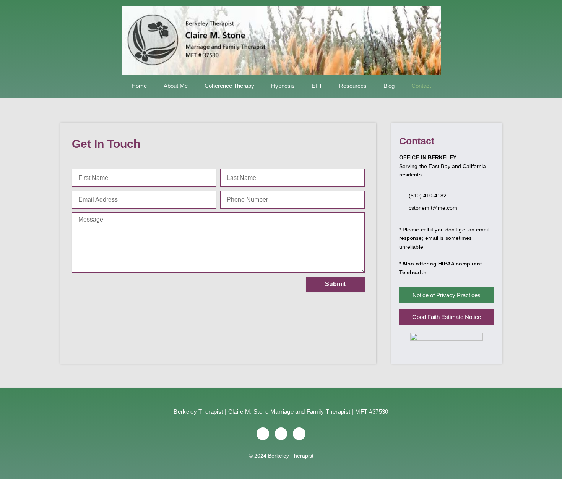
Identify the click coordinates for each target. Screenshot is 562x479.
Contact (421, 86)
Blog (389, 86)
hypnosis (283, 86)
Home (139, 86)
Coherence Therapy (229, 86)
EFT (317, 86)
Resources (353, 86)
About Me (176, 86)
